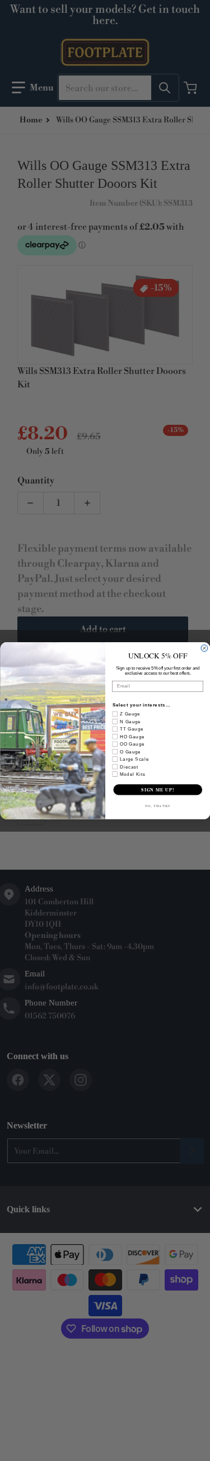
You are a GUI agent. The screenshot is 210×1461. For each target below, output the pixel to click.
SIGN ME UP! (157, 789)
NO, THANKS (157, 805)
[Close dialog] (204, 647)
